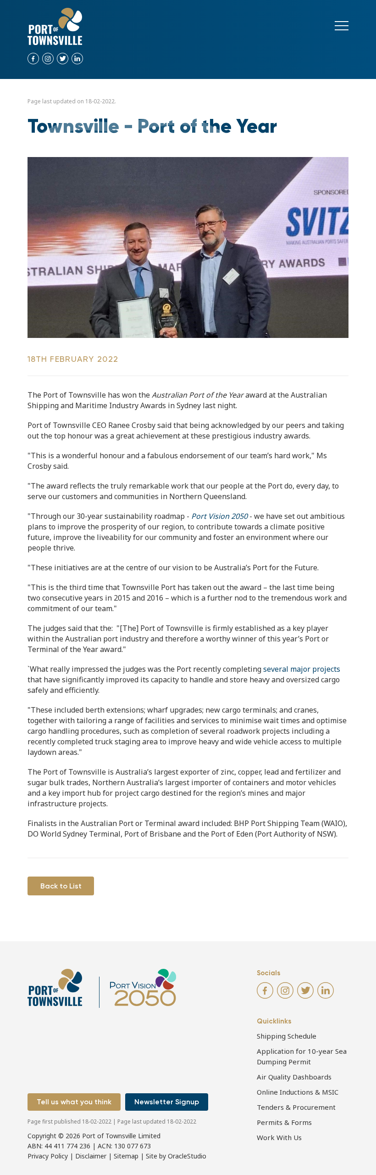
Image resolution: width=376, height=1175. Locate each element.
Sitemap (126, 1156)
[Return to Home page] (55, 26)
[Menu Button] (342, 25)
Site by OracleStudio (176, 1156)
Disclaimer (90, 1156)
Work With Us (279, 1137)
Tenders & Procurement (296, 1107)
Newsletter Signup (166, 1101)
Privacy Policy (48, 1156)
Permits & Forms (284, 1122)
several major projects (301, 669)
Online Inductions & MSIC (297, 1091)
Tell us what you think (74, 1101)
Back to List (61, 886)
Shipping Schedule (286, 1035)
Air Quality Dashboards (294, 1076)
